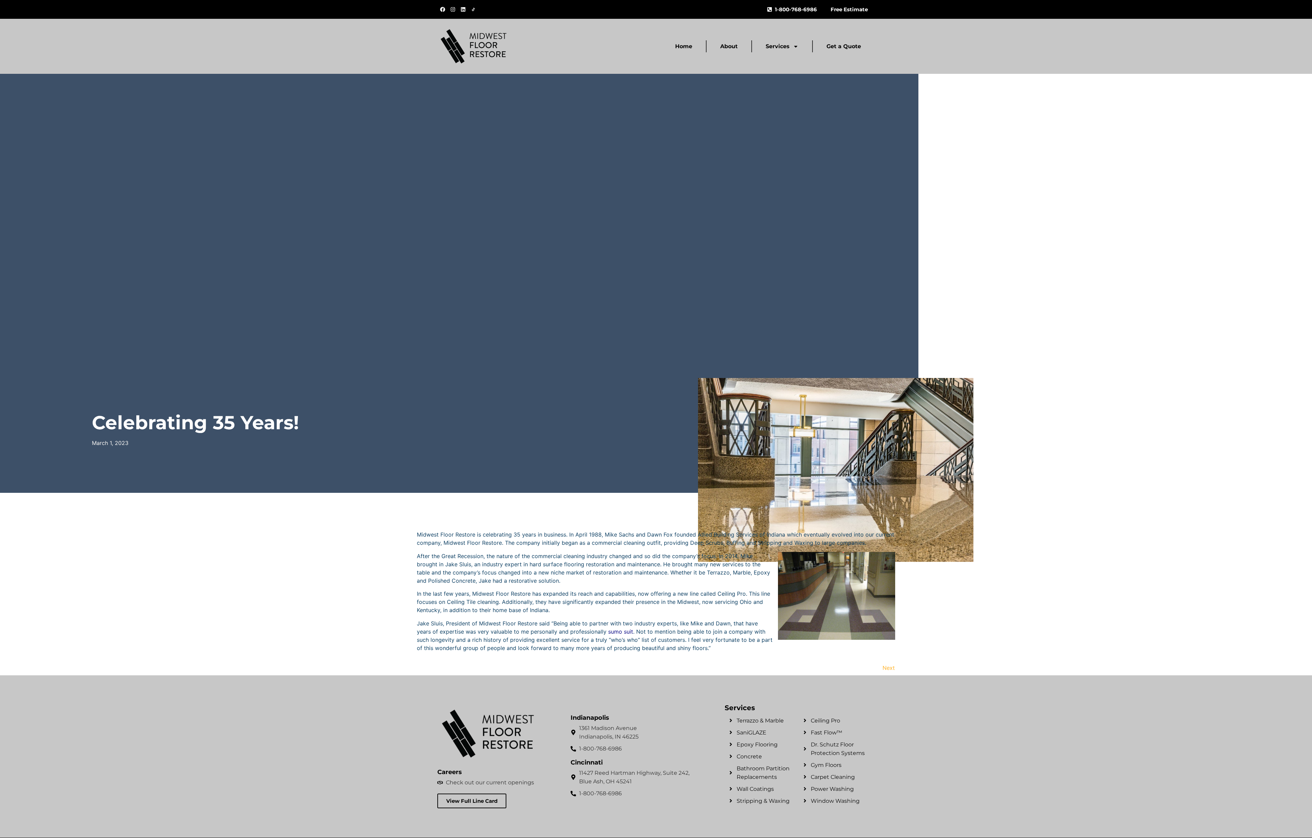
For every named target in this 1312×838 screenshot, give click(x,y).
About (729, 46)
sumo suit (620, 631)
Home (683, 46)
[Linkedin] (463, 9)
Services (778, 46)
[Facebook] (442, 9)
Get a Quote (843, 46)
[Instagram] (453, 9)
